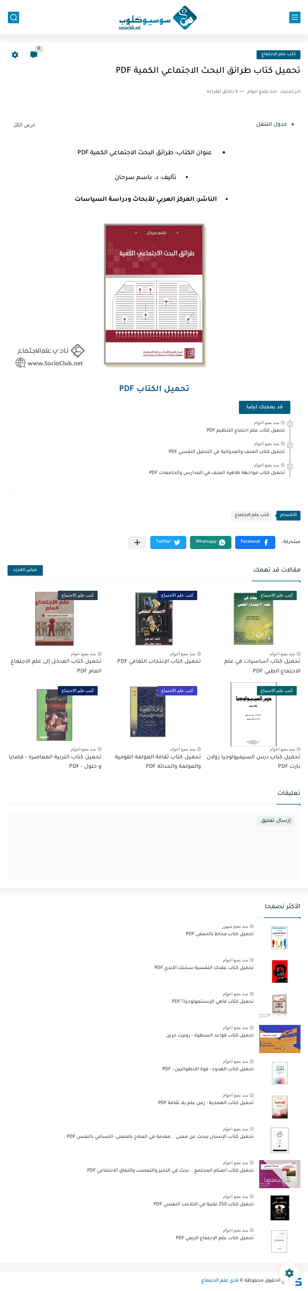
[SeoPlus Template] (297, 1281)
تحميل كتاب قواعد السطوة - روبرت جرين (210, 1035)
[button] (255, 542)
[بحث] (13, 17)
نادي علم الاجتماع (220, 1280)
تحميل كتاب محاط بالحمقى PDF (220, 934)
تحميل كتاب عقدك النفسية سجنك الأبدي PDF (204, 968)
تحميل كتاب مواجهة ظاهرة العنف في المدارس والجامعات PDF (217, 473)
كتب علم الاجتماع (278, 54)
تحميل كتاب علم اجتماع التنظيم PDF (246, 430)
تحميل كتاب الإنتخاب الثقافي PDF (159, 662)
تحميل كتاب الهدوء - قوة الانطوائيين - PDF (208, 1069)
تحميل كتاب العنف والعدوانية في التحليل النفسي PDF (227, 452)
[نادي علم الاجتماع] (154, 17)
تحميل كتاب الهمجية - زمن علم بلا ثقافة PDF (206, 1103)
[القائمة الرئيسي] (294, 17)
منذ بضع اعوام (266, 422)
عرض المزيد (25, 570)
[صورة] (279, 938)
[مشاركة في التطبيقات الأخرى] (137, 542)
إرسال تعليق (276, 821)
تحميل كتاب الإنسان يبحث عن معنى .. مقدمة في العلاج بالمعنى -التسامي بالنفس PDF (160, 1137)
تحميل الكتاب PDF (154, 389)
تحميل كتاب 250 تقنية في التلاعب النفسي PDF (204, 1204)
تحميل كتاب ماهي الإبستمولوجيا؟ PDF (213, 1002)
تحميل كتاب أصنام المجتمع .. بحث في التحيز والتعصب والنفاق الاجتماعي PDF (170, 1171)
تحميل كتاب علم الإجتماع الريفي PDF (215, 1238)
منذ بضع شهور (235, 926)
